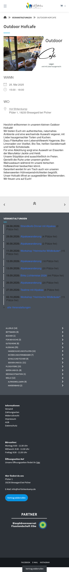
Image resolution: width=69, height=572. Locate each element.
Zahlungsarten (12, 412)
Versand (9, 408)
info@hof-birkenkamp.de (24, 489)
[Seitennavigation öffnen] (10, 6)
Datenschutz (11, 425)
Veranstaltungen (22, 17)
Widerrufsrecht (12, 415)
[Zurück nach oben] (34, 204)
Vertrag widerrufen (16, 497)
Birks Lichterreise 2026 (34, 275)
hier (38, 462)
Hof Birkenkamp (18, 109)
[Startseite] (34, 6)
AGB (7, 422)
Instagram (45, 562)
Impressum (10, 418)
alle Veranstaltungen (19, 307)
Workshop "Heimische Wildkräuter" (40, 251)
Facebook (25, 562)
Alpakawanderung (31, 236)
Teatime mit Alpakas (32, 290)
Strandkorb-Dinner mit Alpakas (38, 226)
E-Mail (35, 562)
